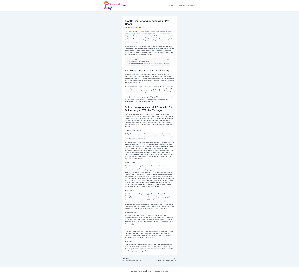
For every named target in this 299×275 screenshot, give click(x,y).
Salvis (125, 5)
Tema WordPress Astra (161, 271)
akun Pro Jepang (130, 34)
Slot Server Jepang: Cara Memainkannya (138, 61)
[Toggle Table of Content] (167, 59)
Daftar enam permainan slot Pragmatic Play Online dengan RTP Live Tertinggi (148, 63)
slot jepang (135, 74)
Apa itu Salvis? (180, 5)
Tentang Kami (191, 5)
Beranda (170, 5)
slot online (159, 48)
